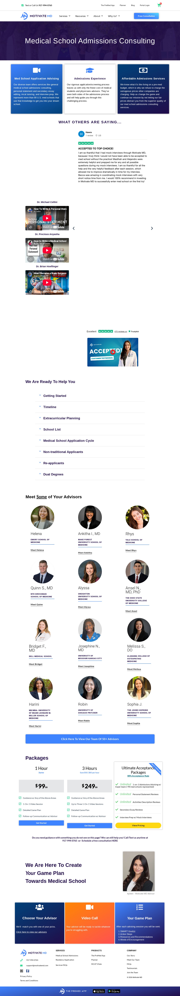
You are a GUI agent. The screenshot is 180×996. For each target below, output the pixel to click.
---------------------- (134, 982)
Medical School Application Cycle (68, 440)
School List (52, 429)
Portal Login (145, 5)
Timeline (49, 407)
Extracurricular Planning (61, 418)
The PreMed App (108, 5)
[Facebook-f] (27, 970)
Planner (123, 5)
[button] (74, 228)
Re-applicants (53, 463)
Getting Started (54, 396)
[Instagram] (21, 970)
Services (63, 16)
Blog (133, 5)
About (97, 16)
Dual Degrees (53, 474)
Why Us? (112, 16)
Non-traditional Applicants (63, 452)
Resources (80, 16)
